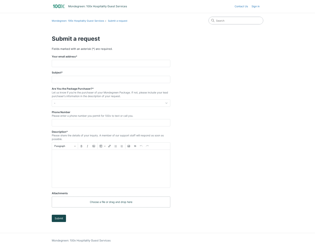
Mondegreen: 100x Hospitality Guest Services (78, 20)
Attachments (60, 193)
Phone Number (61, 112)
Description (60, 131)
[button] (111, 202)
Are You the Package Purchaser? (73, 88)
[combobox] (111, 103)
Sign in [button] (256, 6)
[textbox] (111, 169)
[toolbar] (111, 146)
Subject (57, 72)
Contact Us (241, 6)
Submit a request (117, 20)
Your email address (64, 56)
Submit (59, 218)
